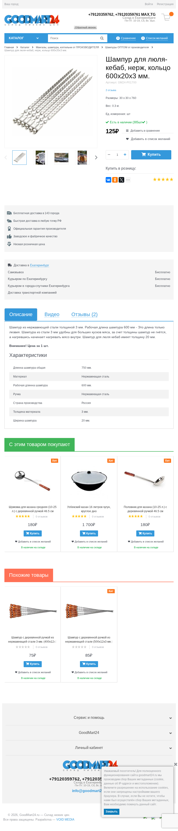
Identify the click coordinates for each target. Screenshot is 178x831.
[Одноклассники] (115, 180)
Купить (154, 154)
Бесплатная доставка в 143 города (36, 213)
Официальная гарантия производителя (39, 228)
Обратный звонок (85, 27)
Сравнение (128, 38)
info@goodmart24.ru (90, 791)
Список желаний (157, 38)
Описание (20, 314)
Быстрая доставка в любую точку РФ (37, 220)
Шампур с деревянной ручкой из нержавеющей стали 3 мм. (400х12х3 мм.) (32, 641)
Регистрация (165, 4)
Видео (51, 314)
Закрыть (112, 811)
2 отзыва (111, 90)
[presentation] (6, 157)
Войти (149, 4)
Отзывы (84, 314)
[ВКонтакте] (108, 180)
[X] (121, 180)
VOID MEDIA (65, 819)
